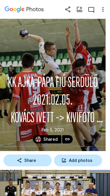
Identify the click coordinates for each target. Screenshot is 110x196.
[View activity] (91, 9)
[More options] (103, 9)
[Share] (68, 9)
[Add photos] (79, 9)
